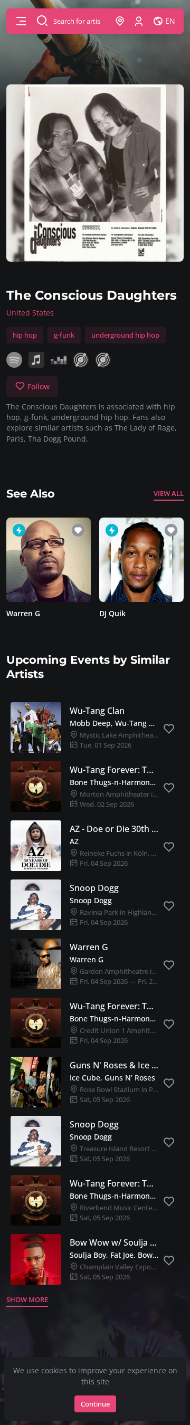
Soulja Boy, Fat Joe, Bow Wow (114, 1255)
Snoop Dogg (94, 888)
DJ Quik (112, 613)
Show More (27, 1299)
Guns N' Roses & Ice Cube (114, 1065)
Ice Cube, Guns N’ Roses (112, 1078)
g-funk (64, 335)
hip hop (25, 335)
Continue (95, 1404)
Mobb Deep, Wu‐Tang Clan (114, 723)
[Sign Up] (139, 21)
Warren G (23, 613)
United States (30, 313)
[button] (21, 21)
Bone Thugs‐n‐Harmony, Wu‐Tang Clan (114, 782)
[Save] (169, 729)
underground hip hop (125, 335)
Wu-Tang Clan (97, 710)
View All (169, 493)
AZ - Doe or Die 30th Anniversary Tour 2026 (114, 829)
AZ (74, 841)
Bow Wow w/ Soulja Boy (114, 1242)
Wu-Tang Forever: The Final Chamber (114, 770)
